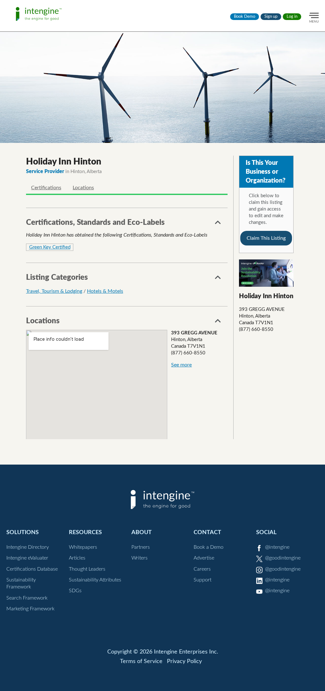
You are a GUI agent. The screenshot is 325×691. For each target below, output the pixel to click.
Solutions (22, 532)
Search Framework (27, 597)
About (141, 532)
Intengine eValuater (27, 557)
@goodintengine (283, 557)
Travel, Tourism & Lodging (54, 291)
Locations (83, 187)
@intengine (277, 547)
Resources (85, 532)
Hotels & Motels (105, 291)
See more (181, 364)
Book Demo (244, 17)
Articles (77, 557)
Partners (140, 547)
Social (266, 532)
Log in (292, 17)
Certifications (46, 187)
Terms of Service (141, 661)
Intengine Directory (27, 547)
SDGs (75, 590)
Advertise (204, 557)
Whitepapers (83, 547)
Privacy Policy (184, 661)
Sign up (270, 17)
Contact (207, 532)
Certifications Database (32, 569)
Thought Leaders (87, 569)
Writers (139, 557)
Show (218, 224)
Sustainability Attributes (95, 579)
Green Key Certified (49, 247)
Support (202, 579)
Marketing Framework (30, 608)
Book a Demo (208, 547)
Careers (202, 569)
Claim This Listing (266, 238)
